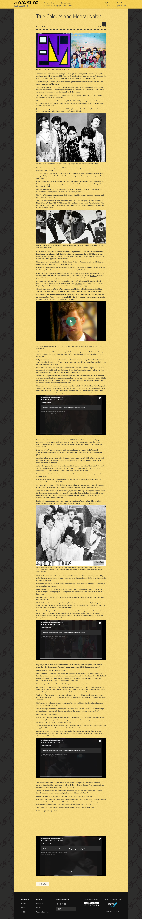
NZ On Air (112, 904)
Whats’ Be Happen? (74, 262)
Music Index (25, 899)
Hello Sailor (60, 254)
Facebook (104, 24)
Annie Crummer (48, 440)
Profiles (23, 903)
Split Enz (63, 78)
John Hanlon (78, 589)
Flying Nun (100, 262)
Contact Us (39, 903)
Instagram (61, 903)
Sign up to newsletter (67, 909)
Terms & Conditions (42, 912)
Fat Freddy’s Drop (91, 503)
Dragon (73, 252)
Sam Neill (46, 74)
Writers (38, 908)
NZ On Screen (91, 904)
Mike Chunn (63, 458)
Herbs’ (65, 262)
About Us (39, 899)
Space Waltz (40, 594)
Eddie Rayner (45, 278)
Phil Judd (50, 281)
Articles (23, 912)
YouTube (65, 903)
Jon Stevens (67, 256)
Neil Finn (78, 283)
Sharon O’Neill (88, 254)
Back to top (43, 884)
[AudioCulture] (26, 4)
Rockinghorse (66, 592)
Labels (23, 908)
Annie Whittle (41, 589)
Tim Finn (93, 275)
